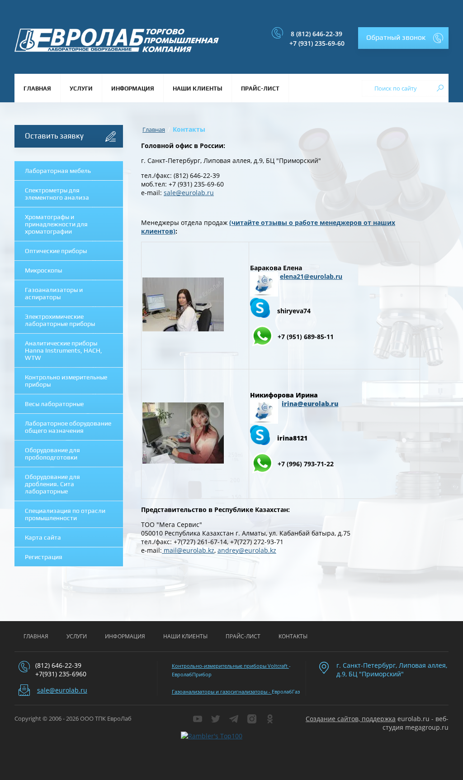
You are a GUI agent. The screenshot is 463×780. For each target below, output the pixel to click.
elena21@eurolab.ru (311, 276)
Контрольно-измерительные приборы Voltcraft (230, 665)
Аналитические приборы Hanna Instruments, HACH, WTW (63, 350)
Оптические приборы (56, 250)
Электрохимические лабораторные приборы (60, 320)
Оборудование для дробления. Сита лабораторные (52, 484)
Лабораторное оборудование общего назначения (68, 427)
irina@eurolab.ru (310, 403)
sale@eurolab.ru (189, 192)
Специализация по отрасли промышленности (65, 514)
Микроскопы (43, 270)
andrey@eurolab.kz (246, 550)
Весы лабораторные (54, 403)
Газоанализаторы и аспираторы (54, 293)
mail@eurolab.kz (188, 550)
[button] (403, 38)
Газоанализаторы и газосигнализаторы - (222, 691)
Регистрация (43, 556)
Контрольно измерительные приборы (66, 380)
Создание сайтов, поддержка (351, 718)
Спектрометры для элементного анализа (57, 194)
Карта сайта (43, 537)
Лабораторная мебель (58, 170)
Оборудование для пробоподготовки (52, 453)
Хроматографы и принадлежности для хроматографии (56, 224)
